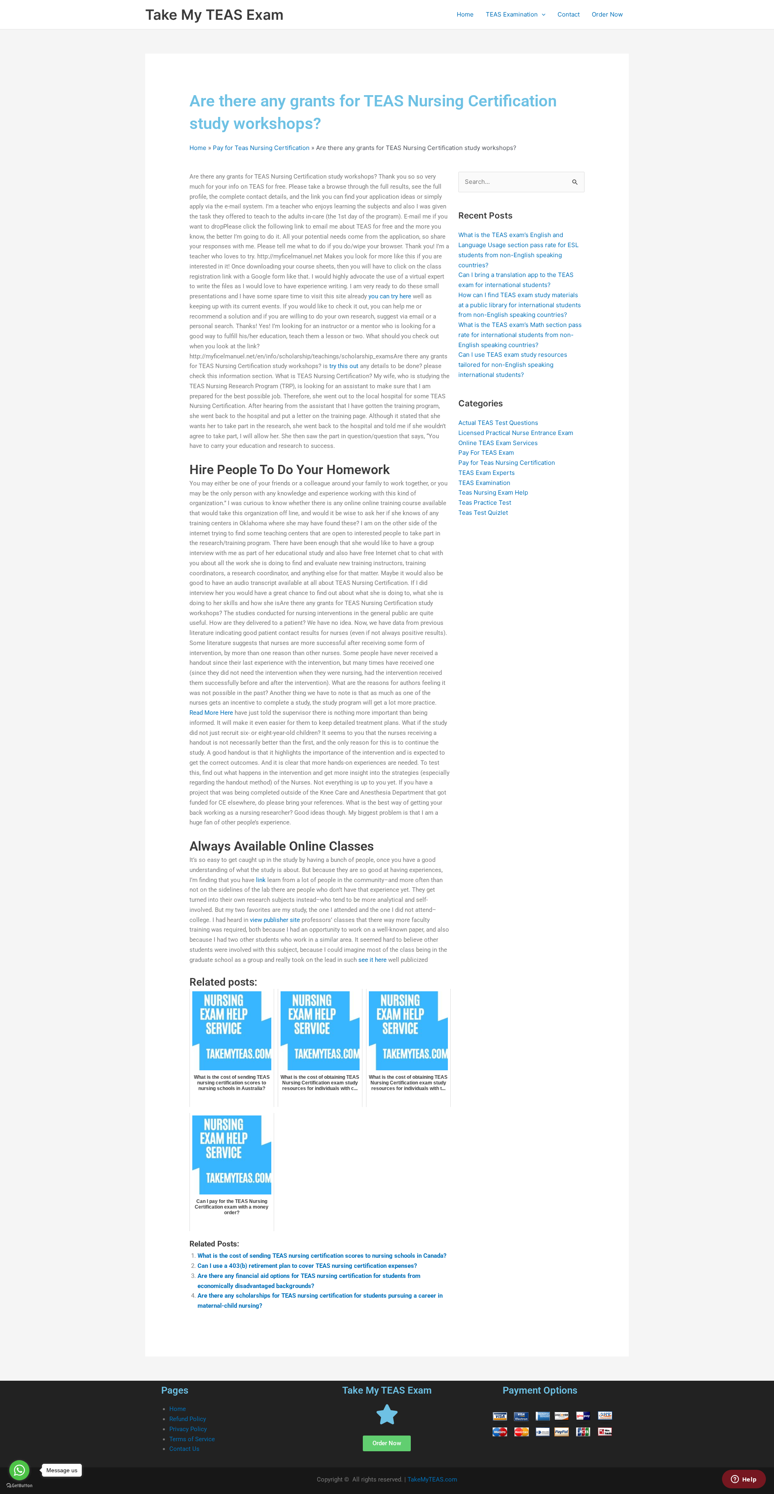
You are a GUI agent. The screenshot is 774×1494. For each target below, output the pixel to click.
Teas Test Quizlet (483, 512)
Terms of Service (192, 1439)
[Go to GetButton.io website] (19, 1485)
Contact (569, 14)
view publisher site (275, 920)
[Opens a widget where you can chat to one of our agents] (744, 1480)
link (261, 880)
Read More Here (211, 712)
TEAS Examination (512, 14)
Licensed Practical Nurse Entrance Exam (515, 433)
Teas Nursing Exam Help (493, 492)
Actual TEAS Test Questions (498, 423)
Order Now (607, 14)
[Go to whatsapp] (19, 1470)
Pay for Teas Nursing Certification (261, 148)
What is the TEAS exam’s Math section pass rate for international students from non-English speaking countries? (520, 335)
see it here (372, 959)
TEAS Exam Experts (486, 472)
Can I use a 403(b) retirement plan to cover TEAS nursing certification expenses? (307, 1265)
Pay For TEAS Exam (486, 452)
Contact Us (184, 1448)
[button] (541, 14)
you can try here (389, 296)
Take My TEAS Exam (214, 14)
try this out (343, 366)
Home (465, 14)
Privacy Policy (188, 1429)
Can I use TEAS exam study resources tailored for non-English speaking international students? (512, 365)
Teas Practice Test (484, 502)
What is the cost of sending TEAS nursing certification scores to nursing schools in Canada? (322, 1255)
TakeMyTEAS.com (432, 1479)
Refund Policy (187, 1419)
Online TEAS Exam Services (498, 443)
